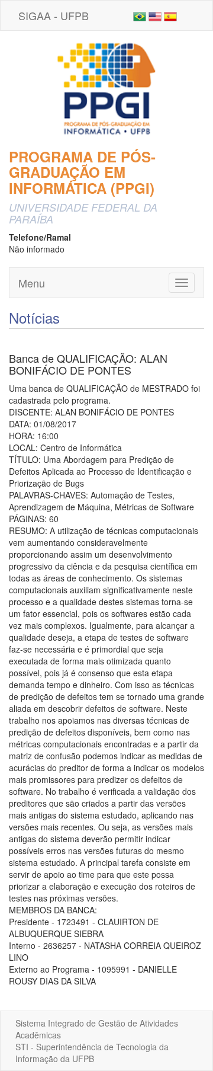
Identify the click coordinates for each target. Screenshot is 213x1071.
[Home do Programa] (106, 88)
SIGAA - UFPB (53, 15)
